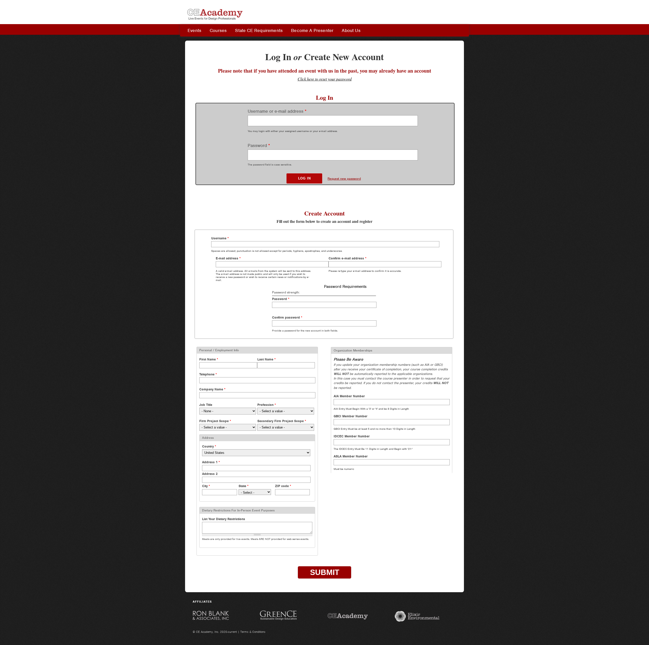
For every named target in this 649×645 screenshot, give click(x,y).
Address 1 (211, 462)
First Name (208, 359)
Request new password (344, 178)
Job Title (205, 405)
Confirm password (287, 317)
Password (259, 145)
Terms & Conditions (252, 632)
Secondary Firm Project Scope (281, 421)
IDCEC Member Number (352, 436)
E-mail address (228, 258)
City (206, 486)
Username (220, 238)
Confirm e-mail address (347, 258)
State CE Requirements (259, 30)
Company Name (212, 389)
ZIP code (283, 486)
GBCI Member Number (350, 416)
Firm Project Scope (215, 421)
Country (209, 446)
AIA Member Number (349, 396)
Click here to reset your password (325, 78)
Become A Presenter (312, 30)
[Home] (215, 21)
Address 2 (210, 474)
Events (194, 30)
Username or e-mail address (277, 111)
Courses (218, 30)
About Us (351, 30)
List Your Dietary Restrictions (223, 519)
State (243, 486)
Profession (266, 405)
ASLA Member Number (351, 456)
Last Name (266, 359)
